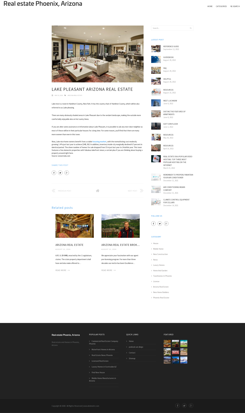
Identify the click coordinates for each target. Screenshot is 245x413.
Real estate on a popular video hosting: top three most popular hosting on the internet (177, 160)
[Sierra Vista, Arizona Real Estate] (183, 360)
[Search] (190, 28)
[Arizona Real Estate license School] (183, 351)
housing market (99, 141)
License (156, 281)
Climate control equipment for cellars (176, 201)
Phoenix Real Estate (161, 297)
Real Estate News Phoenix (102, 355)
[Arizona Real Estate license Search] (167, 351)
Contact (132, 352)
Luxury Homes (159, 265)
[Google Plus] (66, 172)
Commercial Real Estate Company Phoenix (103, 342)
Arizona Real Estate (75, 95)
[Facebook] (54, 172)
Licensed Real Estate (100, 361)
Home (210, 6)
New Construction (160, 254)
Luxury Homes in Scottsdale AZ (104, 366)
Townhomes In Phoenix (162, 276)
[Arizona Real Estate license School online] (183, 343)
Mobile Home (158, 249)
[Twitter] (60, 172)
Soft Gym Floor (170, 124)
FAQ (165, 68)
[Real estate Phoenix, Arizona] (43, 4)
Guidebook (168, 57)
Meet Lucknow (170, 100)
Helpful (167, 79)
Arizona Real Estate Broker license (120, 245)
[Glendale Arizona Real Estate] (175, 360)
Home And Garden (160, 270)
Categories (221, 6)
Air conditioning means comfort (174, 188)
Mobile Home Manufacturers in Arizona (102, 379)
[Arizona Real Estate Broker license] (120, 226)
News (155, 259)
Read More (61, 270)
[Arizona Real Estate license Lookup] (175, 351)
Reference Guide (171, 46)
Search (236, 6)
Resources (168, 90)
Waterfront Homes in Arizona (103, 349)
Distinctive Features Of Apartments (174, 113)
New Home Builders (161, 292)
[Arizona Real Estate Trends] (167, 360)
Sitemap (132, 358)
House (155, 243)
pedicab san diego (136, 347)
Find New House (98, 372)
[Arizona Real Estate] (75, 226)
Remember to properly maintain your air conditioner (178, 176)
